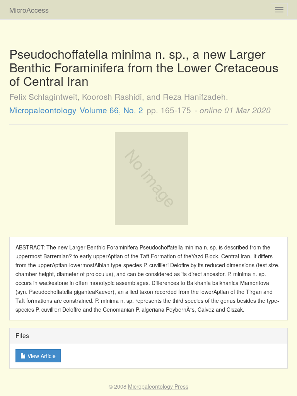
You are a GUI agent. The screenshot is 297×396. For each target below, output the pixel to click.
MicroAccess (29, 10)
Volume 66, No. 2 (111, 110)
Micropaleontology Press (158, 386)
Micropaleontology (42, 110)
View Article (41, 356)
